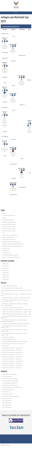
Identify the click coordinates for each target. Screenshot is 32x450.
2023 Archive (5, 268)
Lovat (13, 36)
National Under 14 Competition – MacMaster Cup (13, 343)
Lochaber (13, 178)
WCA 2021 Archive (6, 407)
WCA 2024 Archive (6, 400)
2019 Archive (5, 277)
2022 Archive (5, 270)
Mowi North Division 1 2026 (8, 224)
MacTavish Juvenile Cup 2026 (9, 339)
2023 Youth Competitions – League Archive (12, 356)
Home (3, 213)
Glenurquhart (13, 164)
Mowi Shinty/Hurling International (10, 255)
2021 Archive (5, 272)
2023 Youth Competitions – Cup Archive (11, 359)
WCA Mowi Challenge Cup (8, 389)
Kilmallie (5, 102)
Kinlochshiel (5, 52)
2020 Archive (5, 274)
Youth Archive (5, 345)
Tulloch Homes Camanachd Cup (9, 235)
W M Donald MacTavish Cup (8, 239)
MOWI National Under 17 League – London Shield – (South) (16, 297)
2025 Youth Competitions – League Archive (12, 348)
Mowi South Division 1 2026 (8, 226)
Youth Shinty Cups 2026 (8, 337)
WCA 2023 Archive (6, 402)
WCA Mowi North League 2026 (9, 383)
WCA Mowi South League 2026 (9, 385)
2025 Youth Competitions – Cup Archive (11, 350)
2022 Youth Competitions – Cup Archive (11, 363)
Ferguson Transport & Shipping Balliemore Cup (13, 244)
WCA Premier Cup (6, 391)
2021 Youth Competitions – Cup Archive (11, 367)
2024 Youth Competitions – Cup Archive (11, 354)
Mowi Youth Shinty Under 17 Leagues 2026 (12, 288)
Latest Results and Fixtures (8, 215)
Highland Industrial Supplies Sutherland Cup (12, 246)
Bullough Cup (5, 250)
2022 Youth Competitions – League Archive (12, 361)
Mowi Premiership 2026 (7, 219)
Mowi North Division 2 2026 (8, 228)
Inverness (13, 139)
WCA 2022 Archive (6, 405)
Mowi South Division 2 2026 (8, 230)
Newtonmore (5, 33)
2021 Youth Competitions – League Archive (12, 365)
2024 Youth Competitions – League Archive (12, 352)
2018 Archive (5, 279)
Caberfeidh (5, 58)
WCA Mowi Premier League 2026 (10, 378)
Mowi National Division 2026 (9, 222)
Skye (13, 110)
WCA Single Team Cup (7, 394)
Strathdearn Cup (6, 252)
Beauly (13, 85)
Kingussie (13, 60)
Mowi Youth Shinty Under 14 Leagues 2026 (12, 307)
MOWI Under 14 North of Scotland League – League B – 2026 (16, 311)
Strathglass (5, 107)
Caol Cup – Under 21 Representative (11, 257)
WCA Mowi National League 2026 (10, 380)
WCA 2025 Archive (6, 398)
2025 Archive (5, 263)
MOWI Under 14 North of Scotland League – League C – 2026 (16, 314)
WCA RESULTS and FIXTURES (9, 374)
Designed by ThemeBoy (6, 445)
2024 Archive (5, 266)
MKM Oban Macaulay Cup (8, 237)
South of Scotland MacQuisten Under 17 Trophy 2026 (15, 341)
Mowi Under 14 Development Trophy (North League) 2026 (15, 323)
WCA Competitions (7, 376)
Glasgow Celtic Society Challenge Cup (11, 241)
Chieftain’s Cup (6, 248)
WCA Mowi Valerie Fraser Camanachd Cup (12, 387)
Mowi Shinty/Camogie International (10, 396)
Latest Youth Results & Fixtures (9, 285)
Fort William (5, 136)
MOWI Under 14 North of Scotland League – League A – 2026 (16, 309)
